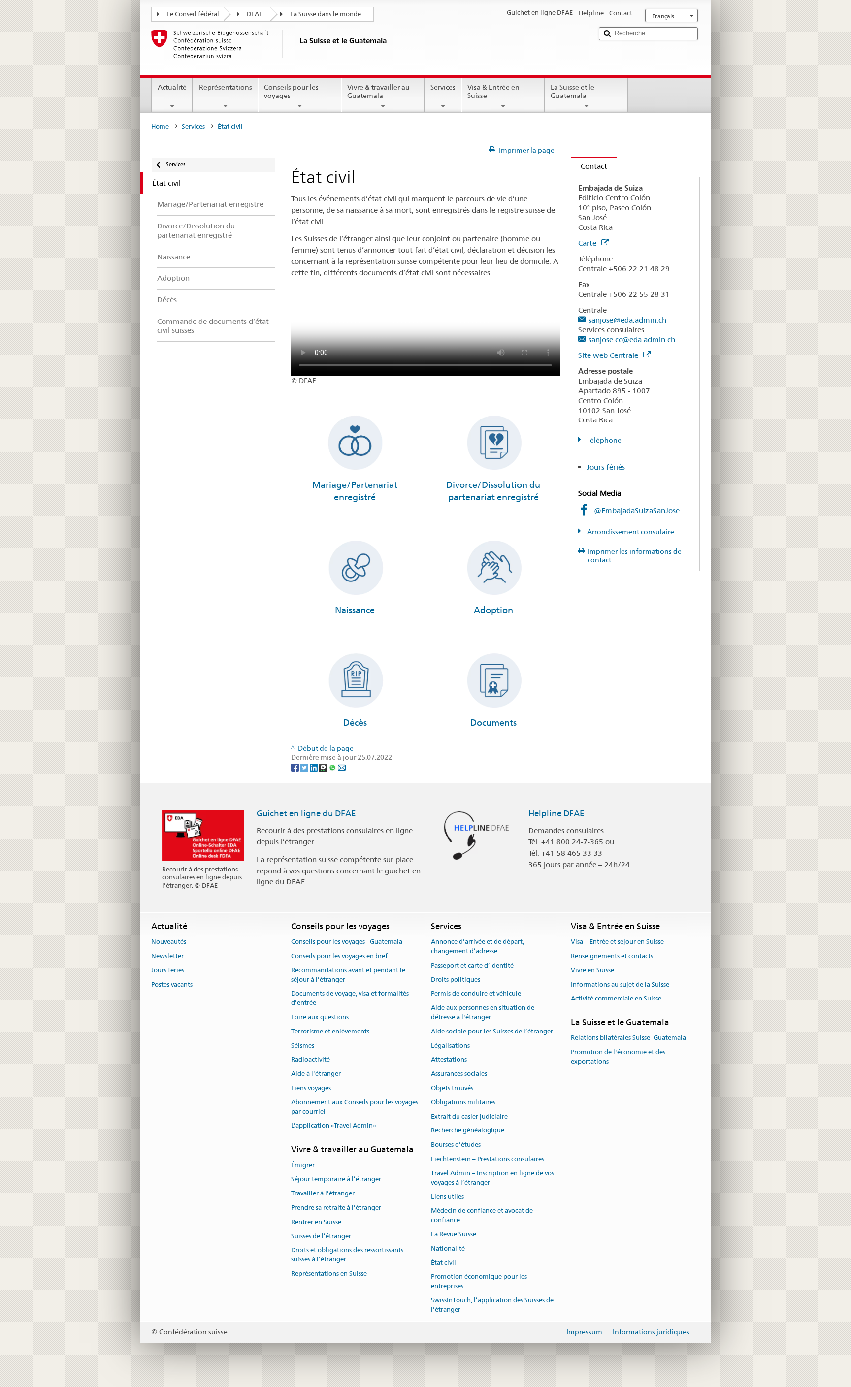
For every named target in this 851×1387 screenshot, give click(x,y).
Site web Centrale (609, 355)
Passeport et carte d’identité (472, 965)
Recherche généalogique (467, 1130)
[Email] (342, 767)
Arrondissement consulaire (630, 532)
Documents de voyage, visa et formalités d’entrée (350, 998)
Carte (588, 243)
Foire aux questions (320, 1017)
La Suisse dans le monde (325, 14)
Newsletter (167, 956)
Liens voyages (311, 1088)
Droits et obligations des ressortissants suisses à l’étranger (347, 1255)
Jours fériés (606, 467)
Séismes (302, 1045)
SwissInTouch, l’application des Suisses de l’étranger (492, 1304)
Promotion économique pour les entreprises (479, 1281)
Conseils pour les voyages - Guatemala (346, 941)
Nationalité (448, 1248)
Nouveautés (168, 941)
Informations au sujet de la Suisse (620, 984)
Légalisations (450, 1045)
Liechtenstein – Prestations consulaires (487, 1158)
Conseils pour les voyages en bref (339, 956)
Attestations (449, 1060)
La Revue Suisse (453, 1234)
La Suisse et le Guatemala (572, 91)
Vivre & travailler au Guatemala (378, 91)
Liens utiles (447, 1196)
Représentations (225, 87)
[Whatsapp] (333, 767)
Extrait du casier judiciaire (469, 1116)
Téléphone (604, 440)
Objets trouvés (452, 1088)
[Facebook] (295, 767)
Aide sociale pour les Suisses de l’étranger (492, 1031)
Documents (493, 722)
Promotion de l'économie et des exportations (618, 1057)
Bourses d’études (456, 1145)
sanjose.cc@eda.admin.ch (632, 339)
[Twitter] (305, 767)
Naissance (355, 610)
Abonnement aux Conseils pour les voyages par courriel (354, 1106)
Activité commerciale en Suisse (616, 998)
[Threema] (323, 767)
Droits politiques (455, 979)
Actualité (172, 87)
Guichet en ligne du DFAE (306, 813)
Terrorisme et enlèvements (330, 1031)
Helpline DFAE (556, 813)
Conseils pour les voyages (291, 91)
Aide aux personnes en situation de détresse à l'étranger (482, 1012)
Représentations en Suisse (329, 1273)
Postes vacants (172, 984)
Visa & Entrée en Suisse (493, 91)
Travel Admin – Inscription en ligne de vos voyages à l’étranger (492, 1177)
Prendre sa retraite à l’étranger (336, 1207)
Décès (355, 722)
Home (160, 126)
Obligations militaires (463, 1102)
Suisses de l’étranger (321, 1236)
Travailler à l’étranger (323, 1193)
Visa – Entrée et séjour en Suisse (617, 941)
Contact (589, 166)
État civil (443, 1262)
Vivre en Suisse (592, 970)
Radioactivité (310, 1060)
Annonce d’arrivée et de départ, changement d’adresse (477, 946)
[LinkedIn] (314, 767)
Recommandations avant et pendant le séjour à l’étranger (348, 975)
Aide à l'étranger (316, 1073)
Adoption (493, 610)
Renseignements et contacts (612, 956)
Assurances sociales (459, 1073)
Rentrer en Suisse (316, 1222)
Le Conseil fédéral (192, 14)
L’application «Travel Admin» (333, 1125)
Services (443, 87)
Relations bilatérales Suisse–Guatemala (628, 1038)
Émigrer (303, 1165)
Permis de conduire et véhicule (476, 994)
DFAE (254, 14)
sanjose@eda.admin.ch (627, 319)
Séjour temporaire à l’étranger (336, 1179)
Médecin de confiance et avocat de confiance (482, 1215)
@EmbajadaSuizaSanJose (637, 510)
